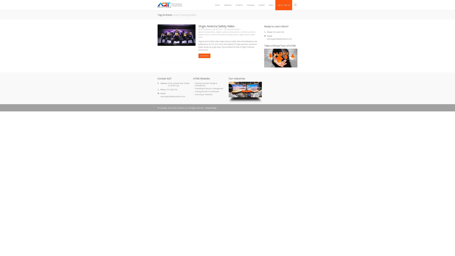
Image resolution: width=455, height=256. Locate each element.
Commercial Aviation (232, 29)
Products (239, 5)
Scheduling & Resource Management (209, 88)
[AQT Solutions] (170, 6)
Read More (204, 56)
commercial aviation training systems (224, 34)
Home (217, 5)
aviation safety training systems (228, 32)
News (271, 5)
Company (250, 5)
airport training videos (206, 32)
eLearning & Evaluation (204, 94)
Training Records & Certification (207, 91)
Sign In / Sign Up (284, 5)
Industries (228, 5)
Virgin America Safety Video (216, 26)
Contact (262, 5)
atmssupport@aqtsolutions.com (279, 39)
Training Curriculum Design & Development (206, 84)
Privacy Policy (210, 108)
